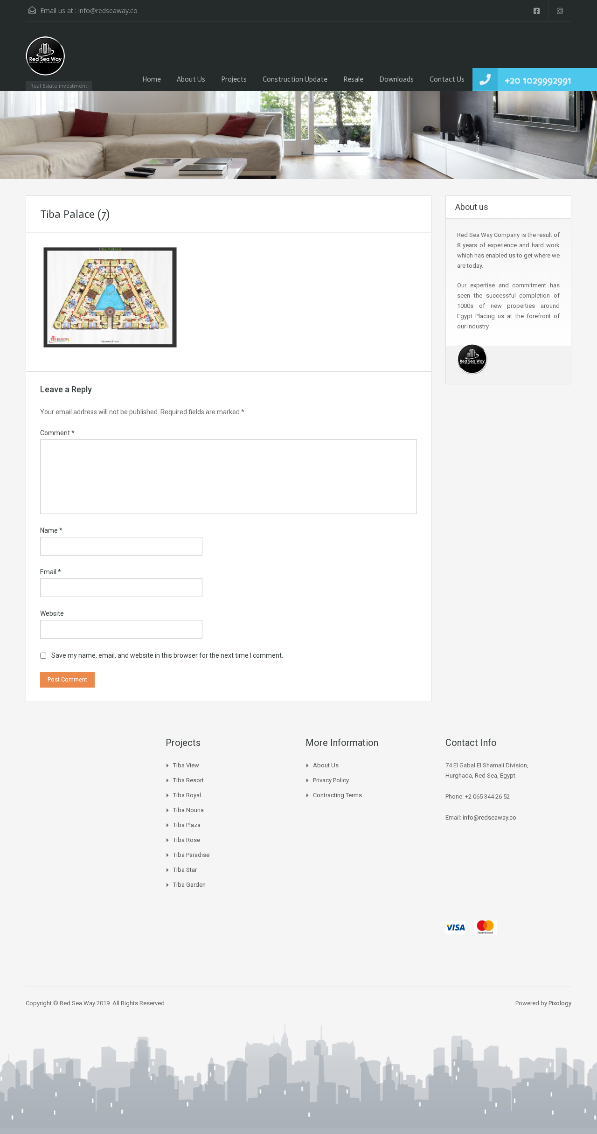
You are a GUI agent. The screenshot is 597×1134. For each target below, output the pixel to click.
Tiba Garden (189, 884)
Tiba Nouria (188, 810)
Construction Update (295, 79)
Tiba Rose (186, 839)
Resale (353, 79)
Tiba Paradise (191, 854)
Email (50, 572)
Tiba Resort (188, 780)
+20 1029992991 (538, 80)
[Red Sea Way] (45, 61)
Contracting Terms (337, 795)
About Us (191, 79)
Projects (234, 79)
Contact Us (447, 79)
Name (51, 530)
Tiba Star (185, 869)
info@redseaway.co (108, 10)
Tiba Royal (187, 795)
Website (52, 613)
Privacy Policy (331, 780)
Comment (57, 433)
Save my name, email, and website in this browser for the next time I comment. (167, 655)
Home (151, 79)
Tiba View (186, 765)
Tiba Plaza (187, 824)
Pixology (559, 1003)
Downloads (396, 79)
